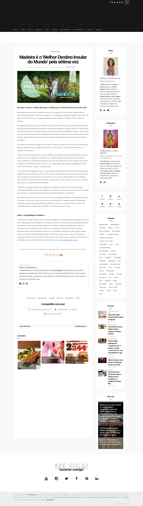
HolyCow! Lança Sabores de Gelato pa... (26, 360)
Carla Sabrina (116, 231)
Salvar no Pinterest (54, 313)
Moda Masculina (115, 264)
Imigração (108, 257)
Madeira (51, 298)
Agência (99, 29)
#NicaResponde (103, 224)
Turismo (101, 290)
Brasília (39, 29)
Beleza (30, 29)
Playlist (116, 277)
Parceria (111, 274)
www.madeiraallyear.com (69, 240)
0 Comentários (70, 67)
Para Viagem (102, 274)
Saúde (111, 284)
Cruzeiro (101, 234)
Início (16, 29)
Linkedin (119, 199)
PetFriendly (102, 277)
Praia (100, 280)
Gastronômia (42, 298)
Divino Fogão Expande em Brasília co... (72, 360)
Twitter (110, 206)
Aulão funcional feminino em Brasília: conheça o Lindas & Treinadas (110, 419)
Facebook (102, 199)
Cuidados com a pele (113, 234)
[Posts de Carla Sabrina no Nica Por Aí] (104, 182)
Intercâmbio (117, 257)
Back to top (122, 504)
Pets (110, 277)
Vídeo (100, 294)
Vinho (78, 298)
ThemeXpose (32, 495)
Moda (47, 29)
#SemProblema (115, 224)
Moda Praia (102, 267)
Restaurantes (78, 29)
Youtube (119, 206)
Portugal (60, 298)
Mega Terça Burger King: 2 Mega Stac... (49, 360)
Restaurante (69, 298)
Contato (89, 29)
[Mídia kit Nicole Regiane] (108, 110)
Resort (115, 280)
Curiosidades (103, 244)
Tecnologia (102, 287)
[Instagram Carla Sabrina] (100, 182)
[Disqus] (53, 402)
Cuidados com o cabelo (106, 241)
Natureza (117, 267)
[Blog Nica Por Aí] (104, 110)
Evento (113, 251)
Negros (101, 271)
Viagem (54, 29)
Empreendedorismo (105, 247)
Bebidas (110, 228)
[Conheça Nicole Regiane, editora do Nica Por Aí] (110, 66)
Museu (110, 267)
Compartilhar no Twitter (67, 309)
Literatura (102, 261)
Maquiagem (111, 261)
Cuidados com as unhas (106, 237)
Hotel (101, 257)
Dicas (117, 244)
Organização (110, 271)
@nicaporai (50, 500)
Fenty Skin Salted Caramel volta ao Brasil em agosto (115, 317)
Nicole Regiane (25, 265)
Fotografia (102, 254)
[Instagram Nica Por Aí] (100, 110)
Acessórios (102, 228)
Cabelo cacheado (104, 231)
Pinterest (102, 206)
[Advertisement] (71, 13)
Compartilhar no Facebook (41, 309)
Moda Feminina (103, 264)
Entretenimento (104, 251)
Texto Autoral (113, 287)
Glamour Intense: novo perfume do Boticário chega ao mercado (115, 362)
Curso (111, 244)
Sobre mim (118, 284)
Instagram (110, 199)
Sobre (23, 29)
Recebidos (108, 280)
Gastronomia (65, 29)
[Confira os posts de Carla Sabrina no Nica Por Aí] (110, 139)
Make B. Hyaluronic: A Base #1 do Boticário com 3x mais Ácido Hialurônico (110, 442)
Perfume (119, 274)
